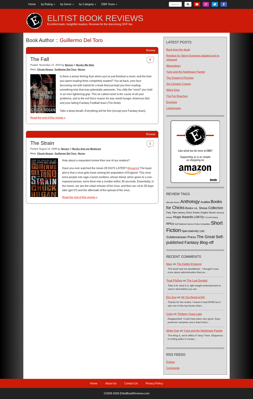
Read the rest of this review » (48, 117)
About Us (111, 383)
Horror (81, 69)
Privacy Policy (154, 383)
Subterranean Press (181, 237)
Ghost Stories (193, 212)
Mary (169, 264)
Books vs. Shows (196, 208)
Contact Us (131, 383)
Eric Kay (171, 297)
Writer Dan (172, 330)
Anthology (190, 201)
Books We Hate (85, 65)
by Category (86, 4)
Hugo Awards (183, 217)
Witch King (173, 90)
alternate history (173, 202)
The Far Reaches (177, 96)
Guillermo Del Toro (65, 69)
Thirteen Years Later (189, 314)
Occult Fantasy (211, 217)
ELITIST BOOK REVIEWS (95, 18)
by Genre (66, 4)
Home (32, 4)
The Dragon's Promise (180, 77)
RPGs (170, 223)
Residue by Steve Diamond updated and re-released (193, 57)
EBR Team (108, 4)
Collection (215, 208)
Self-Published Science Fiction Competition (192, 224)
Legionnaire (173, 108)
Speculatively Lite (193, 231)
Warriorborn (173, 65)
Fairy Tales (171, 212)
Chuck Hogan (45, 69)
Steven (69, 65)
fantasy (181, 212)
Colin (169, 314)
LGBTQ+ (199, 217)
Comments (173, 368)
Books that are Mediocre (86, 148)
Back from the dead (178, 49)
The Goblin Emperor (189, 264)
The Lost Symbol (197, 280)
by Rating (47, 4)
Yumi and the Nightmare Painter (185, 71)
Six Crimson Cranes (178, 83)
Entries (170, 362)
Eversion (171, 102)
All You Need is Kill (193, 297)
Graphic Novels (208, 212)
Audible (205, 202)
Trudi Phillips (174, 280)
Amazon (133, 168)
